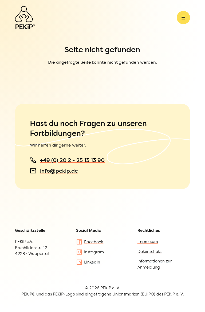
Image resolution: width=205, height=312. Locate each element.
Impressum (147, 241)
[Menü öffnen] (183, 17)
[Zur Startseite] (25, 17)
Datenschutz (149, 251)
